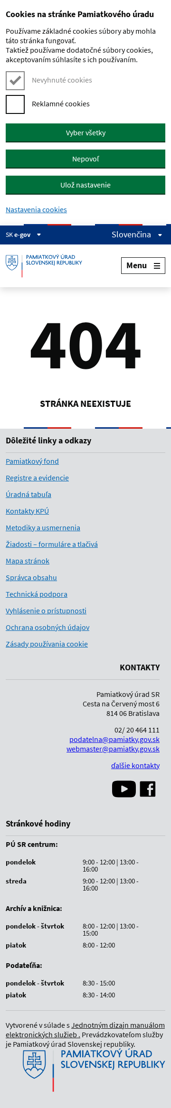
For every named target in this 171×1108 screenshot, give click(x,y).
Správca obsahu (31, 577)
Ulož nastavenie (85, 184)
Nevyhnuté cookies (62, 80)
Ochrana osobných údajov (47, 627)
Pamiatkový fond (32, 461)
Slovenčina (132, 234)
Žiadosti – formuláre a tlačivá (52, 544)
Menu (136, 265)
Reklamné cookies (61, 103)
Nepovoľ (85, 158)
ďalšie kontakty (135, 765)
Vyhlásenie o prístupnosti (46, 610)
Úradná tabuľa (28, 494)
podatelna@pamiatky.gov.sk (114, 739)
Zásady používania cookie (47, 643)
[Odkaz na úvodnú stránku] (47, 265)
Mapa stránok (27, 560)
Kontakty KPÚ (27, 511)
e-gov (23, 234)
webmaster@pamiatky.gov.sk (113, 748)
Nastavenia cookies (36, 209)
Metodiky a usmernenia (43, 527)
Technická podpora (36, 594)
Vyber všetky (85, 132)
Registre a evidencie (37, 477)
